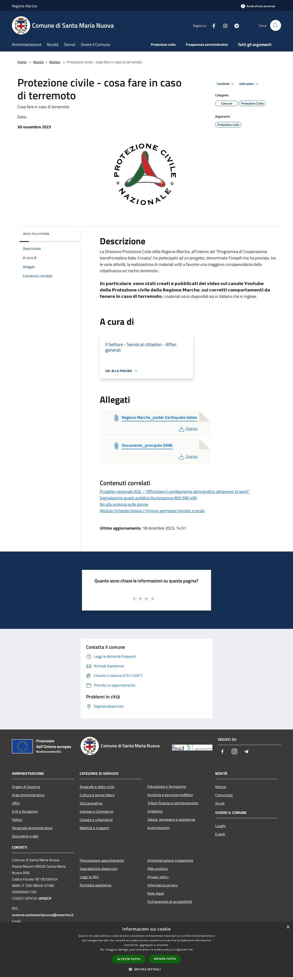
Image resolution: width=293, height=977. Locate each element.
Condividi (223, 83)
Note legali (155, 893)
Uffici (16, 803)
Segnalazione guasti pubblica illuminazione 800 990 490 (148, 498)
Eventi (220, 834)
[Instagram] (223, 25)
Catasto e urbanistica (96, 819)
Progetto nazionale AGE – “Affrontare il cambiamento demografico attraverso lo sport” (175, 491)
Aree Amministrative (28, 795)
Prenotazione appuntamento (102, 860)
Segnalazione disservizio (98, 868)
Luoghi (220, 826)
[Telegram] (234, 25)
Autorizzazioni (158, 827)
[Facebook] (212, 25)
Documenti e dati (25, 836)
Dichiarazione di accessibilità (169, 901)
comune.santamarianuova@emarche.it (42, 915)
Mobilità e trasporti (94, 828)
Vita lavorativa (91, 803)
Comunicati (224, 795)
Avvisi (220, 803)
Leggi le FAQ (89, 877)
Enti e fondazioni (25, 811)
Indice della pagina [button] (36, 233)
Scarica (191, 428)
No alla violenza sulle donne (124, 504)
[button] (146, 969)
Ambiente (155, 811)
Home (22, 62)
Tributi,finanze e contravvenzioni (172, 803)
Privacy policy (158, 877)
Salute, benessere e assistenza (171, 819)
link (190, 949)
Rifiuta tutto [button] (165, 959)
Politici (17, 819)
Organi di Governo (26, 786)
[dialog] (146, 949)
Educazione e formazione (166, 786)
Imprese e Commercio (96, 811)
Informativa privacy (162, 885)
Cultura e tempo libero (97, 795)
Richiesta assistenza (95, 885)
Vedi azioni (246, 83)
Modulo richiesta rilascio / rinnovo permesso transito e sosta (152, 511)
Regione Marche (24, 6)
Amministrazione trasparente (170, 860)
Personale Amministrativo (32, 828)
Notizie (54, 62)
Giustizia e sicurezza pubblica (170, 794)
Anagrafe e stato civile (97, 786)
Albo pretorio (157, 868)
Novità (38, 62)
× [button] (288, 927)
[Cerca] (275, 25)
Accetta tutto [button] (128, 959)
